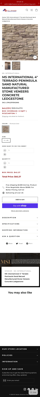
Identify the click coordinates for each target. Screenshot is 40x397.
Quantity (6, 159)
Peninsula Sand (5, 129)
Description (9, 218)
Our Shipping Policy (20, 2)
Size (4, 136)
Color (10, 123)
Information (10, 362)
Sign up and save (12, 369)
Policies (7, 355)
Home (4, 17)
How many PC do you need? (14, 146)
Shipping (5, 116)
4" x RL (6, 140)
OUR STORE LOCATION (14, 349)
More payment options (20, 211)
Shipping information (15, 230)
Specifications (11, 224)
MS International (11, 73)
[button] (1, 3)
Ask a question (11, 236)
